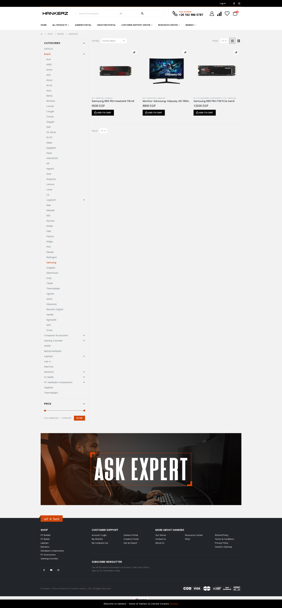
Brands (190, 25)
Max (48, 205)
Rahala (50, 252)
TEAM (49, 283)
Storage (109, 98)
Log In (223, 3)
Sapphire (48, 387)
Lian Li (47, 361)
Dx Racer (51, 132)
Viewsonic (51, 304)
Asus (48, 90)
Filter (79, 418)
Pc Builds (49, 377)
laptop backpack (52, 351)
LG (47, 194)
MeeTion (49, 366)
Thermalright (51, 392)
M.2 (93, 98)
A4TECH (48, 48)
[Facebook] (234, 3)
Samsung (100, 98)
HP (47, 163)
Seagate (50, 267)
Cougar (50, 111)
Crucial (49, 116)
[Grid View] (232, 40)
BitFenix (50, 100)
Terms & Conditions (224, 538)
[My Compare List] (219, 13)
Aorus (49, 80)
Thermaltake (53, 288)
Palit (48, 231)
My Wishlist (97, 538)
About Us (159, 542)
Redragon (51, 257)
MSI (48, 215)
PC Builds (45, 538)
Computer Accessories (56, 335)
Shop (44, 530)
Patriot (50, 236)
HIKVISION (52, 158)
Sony (49, 278)
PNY (48, 246)
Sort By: (95, 40)
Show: (215, 40)
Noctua (50, 220)
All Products (59, 25)
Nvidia (49, 225)
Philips (49, 241)
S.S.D (225, 98)
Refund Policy (221, 535)
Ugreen (50, 293)
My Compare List (100, 542)
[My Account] (211, 13)
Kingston (51, 179)
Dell (48, 126)
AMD (49, 64)
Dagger (50, 121)
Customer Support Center (135, 25)
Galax (49, 142)
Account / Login (99, 535)
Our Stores (160, 535)
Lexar (49, 189)
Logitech (51, 199)
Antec (49, 69)
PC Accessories (48, 554)
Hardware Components (52, 550)
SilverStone (52, 272)
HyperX (50, 168)
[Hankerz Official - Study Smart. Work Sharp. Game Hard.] (55, 13)
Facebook (44, 570)
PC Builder (46, 535)
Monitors (151, 98)
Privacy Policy (221, 542)
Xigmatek (51, 319)
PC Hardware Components (209, 98)
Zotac (49, 330)
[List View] (238, 40)
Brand (47, 54)
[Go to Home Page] (42, 34)
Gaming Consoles (53, 340)
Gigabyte (51, 147)
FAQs (187, 538)
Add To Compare (134, 52)
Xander (50, 314)
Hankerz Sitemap (223, 546)
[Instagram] (239, 3)
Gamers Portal (83, 25)
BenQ (49, 95)
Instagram (58, 570)
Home (44, 25)
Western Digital (54, 309)
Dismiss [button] (174, 603)
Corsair (50, 106)
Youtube (51, 570)
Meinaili (50, 210)
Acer (48, 59)
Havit (49, 153)
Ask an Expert (130, 542)
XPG (48, 324)
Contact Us (160, 538)
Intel (48, 173)
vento (49, 298)
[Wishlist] (227, 13)
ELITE (49, 137)
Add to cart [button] (104, 112)
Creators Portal (106, 25)
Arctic (49, 85)
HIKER (47, 345)
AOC (144, 98)
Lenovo (50, 184)
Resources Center (168, 25)
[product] (115, 70)
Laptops (48, 356)
